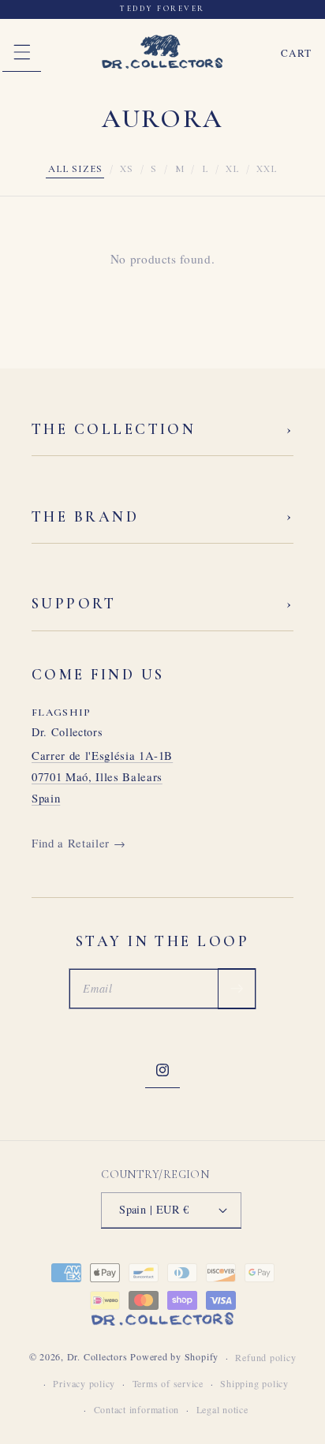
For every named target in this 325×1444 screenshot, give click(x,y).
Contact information (137, 1409)
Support (162, 604)
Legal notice (222, 1409)
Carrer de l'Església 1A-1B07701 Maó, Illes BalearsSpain (102, 776)
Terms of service (168, 1383)
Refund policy (265, 1357)
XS (126, 169)
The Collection (162, 430)
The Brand (162, 516)
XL (232, 169)
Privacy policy (84, 1383)
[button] (21, 53)
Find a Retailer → (78, 843)
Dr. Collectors (97, 1357)
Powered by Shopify (174, 1357)
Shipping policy (254, 1383)
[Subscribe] (237, 988)
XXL (266, 169)
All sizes (75, 169)
